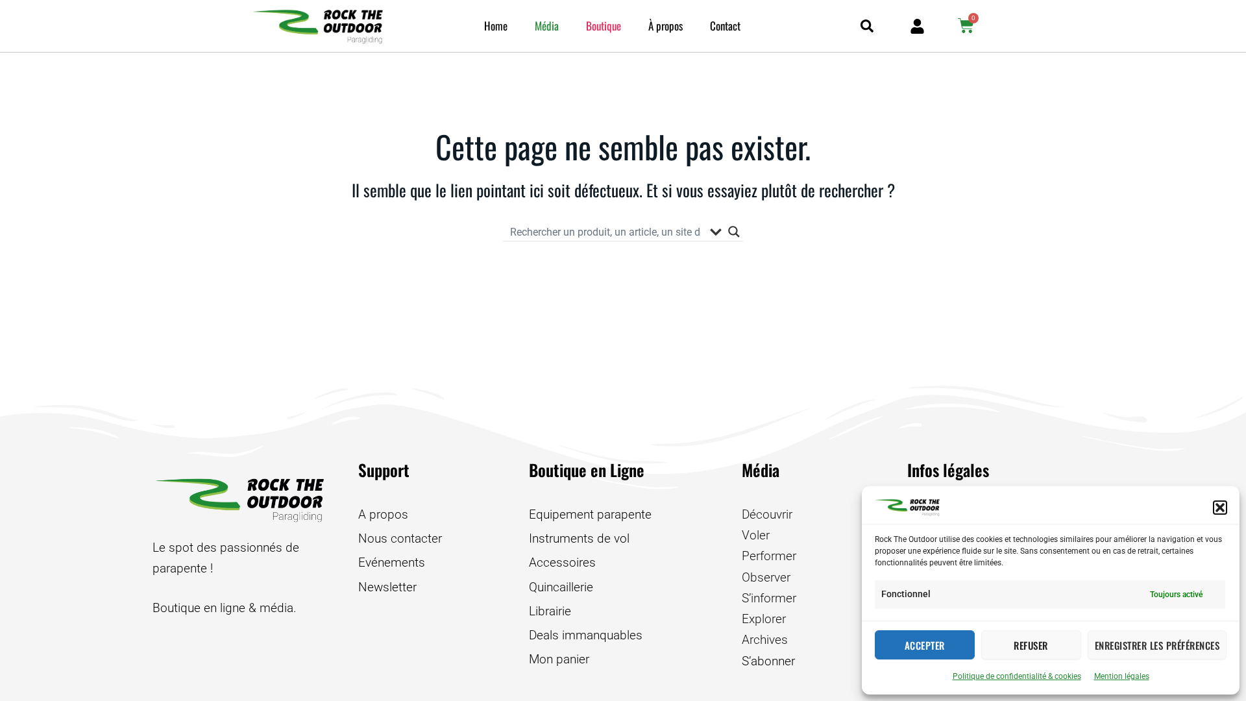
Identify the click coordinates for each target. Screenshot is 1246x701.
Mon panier (559, 659)
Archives (765, 639)
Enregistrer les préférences (1157, 645)
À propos (665, 26)
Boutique (603, 26)
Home (495, 26)
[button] (1220, 507)
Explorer (764, 618)
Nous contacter (400, 538)
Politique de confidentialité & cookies (1017, 676)
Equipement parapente (590, 514)
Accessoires (562, 562)
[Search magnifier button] (734, 232)
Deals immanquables (585, 635)
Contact (725, 26)
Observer (766, 577)
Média (547, 26)
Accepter (925, 645)
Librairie (550, 611)
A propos (383, 514)
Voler (756, 535)
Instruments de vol (579, 538)
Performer (769, 555)
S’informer (769, 598)
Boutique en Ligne (586, 470)
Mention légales (1121, 676)
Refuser (1031, 645)
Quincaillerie (561, 587)
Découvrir (767, 514)
